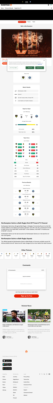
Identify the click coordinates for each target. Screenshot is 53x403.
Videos (4, 387)
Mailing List (15, 382)
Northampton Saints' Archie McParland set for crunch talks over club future (39, 325)
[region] (26, 65)
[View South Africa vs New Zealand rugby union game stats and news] (16, 255)
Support (25, 390)
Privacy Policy (27, 376)
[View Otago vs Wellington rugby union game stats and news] (31, 255)
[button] (51, 8)
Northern (15, 387)
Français (15, 398)
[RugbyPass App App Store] (26, 360)
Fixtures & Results (9, 8)
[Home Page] (6, 5)
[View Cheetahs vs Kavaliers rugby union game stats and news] (39, 255)
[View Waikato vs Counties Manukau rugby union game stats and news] (24, 255)
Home (4, 376)
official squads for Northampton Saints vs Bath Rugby (18, 241)
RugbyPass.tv (16, 379)
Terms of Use (26, 379)
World (14, 392)
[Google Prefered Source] (26, 368)
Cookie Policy (26, 382)
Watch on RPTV (6, 63)
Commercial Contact (28, 392)
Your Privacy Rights (13, 67)
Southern (15, 390)
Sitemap (4, 390)
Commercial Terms (28, 384)
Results (4, 382)
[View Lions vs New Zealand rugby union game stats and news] (47, 255)
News (2, 8)
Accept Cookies (39, 67)
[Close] (44, 60)
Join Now (15, 376)
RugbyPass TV (17, 8)
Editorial (25, 395)
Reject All (30, 67)
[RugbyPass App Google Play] (26, 364)
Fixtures (4, 379)
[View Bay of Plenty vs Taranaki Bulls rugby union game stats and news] (8, 255)
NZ (13, 395)
